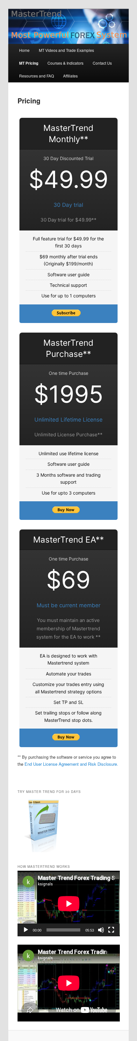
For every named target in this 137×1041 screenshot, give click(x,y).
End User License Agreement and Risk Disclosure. (71, 764)
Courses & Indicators (65, 63)
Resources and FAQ (36, 75)
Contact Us (102, 63)
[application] (69, 903)
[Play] (26, 930)
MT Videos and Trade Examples (66, 50)
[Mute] (101, 930)
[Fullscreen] (111, 930)
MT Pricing (28, 63)
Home (24, 50)
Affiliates (70, 75)
